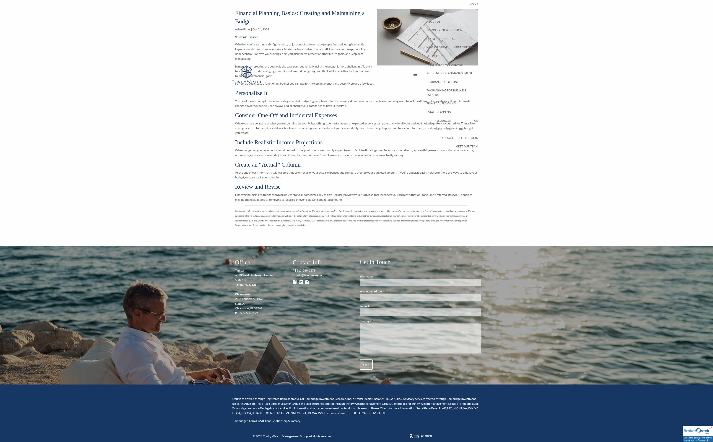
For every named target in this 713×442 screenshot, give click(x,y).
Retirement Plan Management (449, 73)
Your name (380, 276)
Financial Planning (441, 103)
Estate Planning (439, 112)
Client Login (468, 137)
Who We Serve (437, 47)
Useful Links (444, 129)
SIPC (398, 398)
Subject (378, 306)
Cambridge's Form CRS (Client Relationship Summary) (266, 421)
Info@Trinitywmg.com (310, 275)
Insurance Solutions (442, 81)
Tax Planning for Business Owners (446, 92)
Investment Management (446, 64)
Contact (446, 137)
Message (379, 321)
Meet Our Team (465, 47)
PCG (475, 120)
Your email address (385, 291)
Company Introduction (444, 30)
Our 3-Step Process (441, 38)
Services (433, 55)
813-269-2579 (306, 270)
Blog (463, 129)
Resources (443, 120)
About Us (433, 21)
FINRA (389, 398)
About (431, 13)
